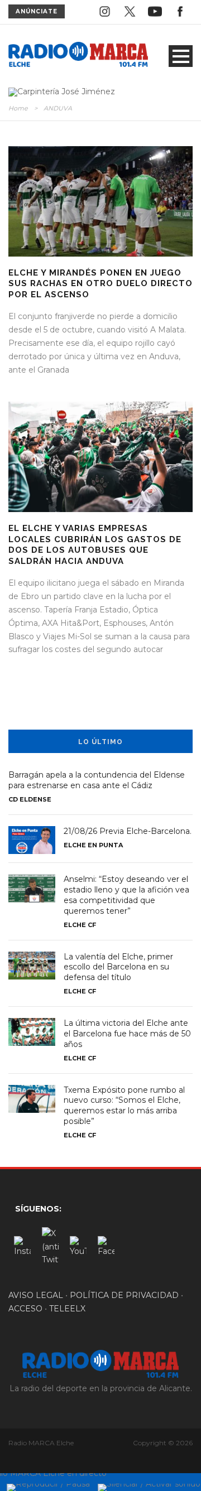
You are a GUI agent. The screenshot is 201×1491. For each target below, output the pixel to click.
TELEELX (67, 1309)
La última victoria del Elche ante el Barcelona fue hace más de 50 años (127, 1033)
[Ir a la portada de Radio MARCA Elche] (78, 56)
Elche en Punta (93, 845)
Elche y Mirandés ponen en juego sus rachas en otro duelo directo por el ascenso (100, 284)
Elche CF (80, 925)
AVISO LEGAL (35, 1295)
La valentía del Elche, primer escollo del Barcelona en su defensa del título (118, 967)
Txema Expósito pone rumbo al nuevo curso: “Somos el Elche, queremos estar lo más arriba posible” (124, 1106)
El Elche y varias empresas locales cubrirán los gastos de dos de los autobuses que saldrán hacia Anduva (94, 544)
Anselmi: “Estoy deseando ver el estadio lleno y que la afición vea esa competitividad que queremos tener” (126, 895)
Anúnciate (37, 11)
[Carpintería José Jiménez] (61, 91)
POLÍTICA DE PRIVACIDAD (124, 1295)
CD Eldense (29, 799)
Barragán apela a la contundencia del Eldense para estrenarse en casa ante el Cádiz (96, 780)
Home (18, 108)
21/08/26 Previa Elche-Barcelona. (128, 831)
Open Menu (181, 56)
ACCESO (25, 1309)
